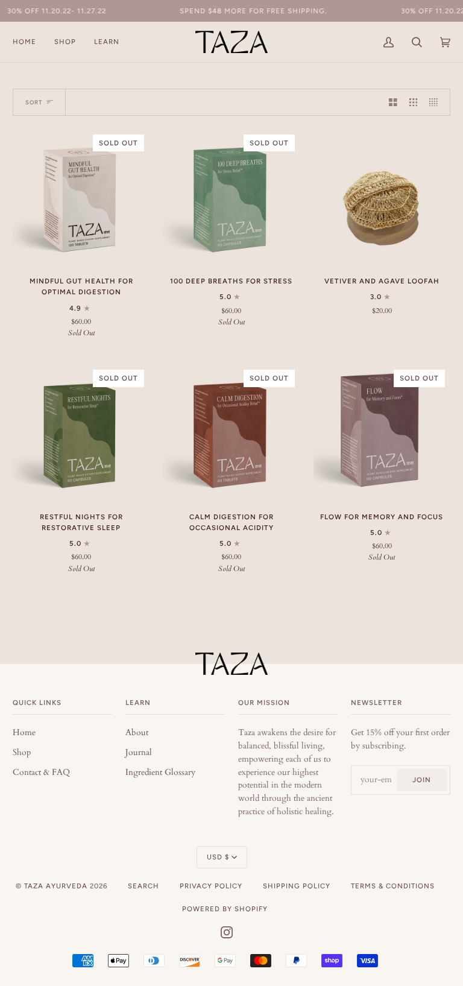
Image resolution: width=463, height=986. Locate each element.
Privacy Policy (211, 886)
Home (24, 732)
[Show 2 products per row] (393, 102)
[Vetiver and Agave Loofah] (381, 197)
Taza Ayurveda (55, 886)
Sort (33, 102)
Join (421, 780)
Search (143, 886)
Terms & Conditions (393, 886)
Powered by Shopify (225, 909)
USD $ (218, 857)
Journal (138, 752)
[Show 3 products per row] (413, 102)
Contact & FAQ (41, 772)
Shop (22, 752)
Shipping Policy (296, 886)
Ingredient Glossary (160, 772)
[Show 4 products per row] (436, 102)
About (136, 732)
